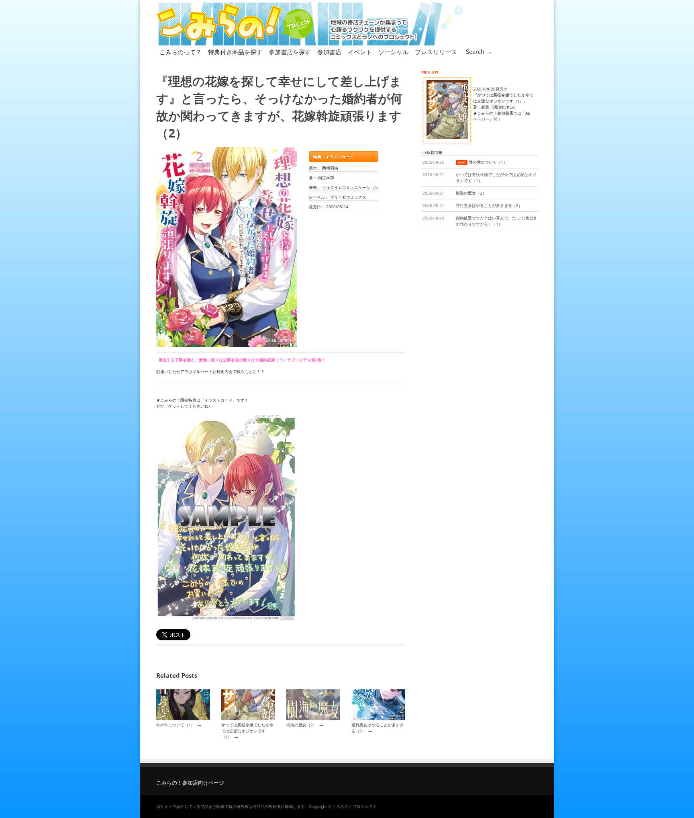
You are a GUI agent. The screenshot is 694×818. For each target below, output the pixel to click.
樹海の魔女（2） (301, 725)
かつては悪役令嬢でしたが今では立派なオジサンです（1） (247, 731)
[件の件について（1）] (183, 719)
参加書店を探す (290, 52)
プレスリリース (436, 52)
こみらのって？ (180, 52)
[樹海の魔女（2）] (313, 719)
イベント (360, 52)
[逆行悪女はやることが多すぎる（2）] (378, 719)
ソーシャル (393, 52)
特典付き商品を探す (235, 52)
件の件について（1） (175, 725)
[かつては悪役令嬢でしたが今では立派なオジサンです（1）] (248, 719)
